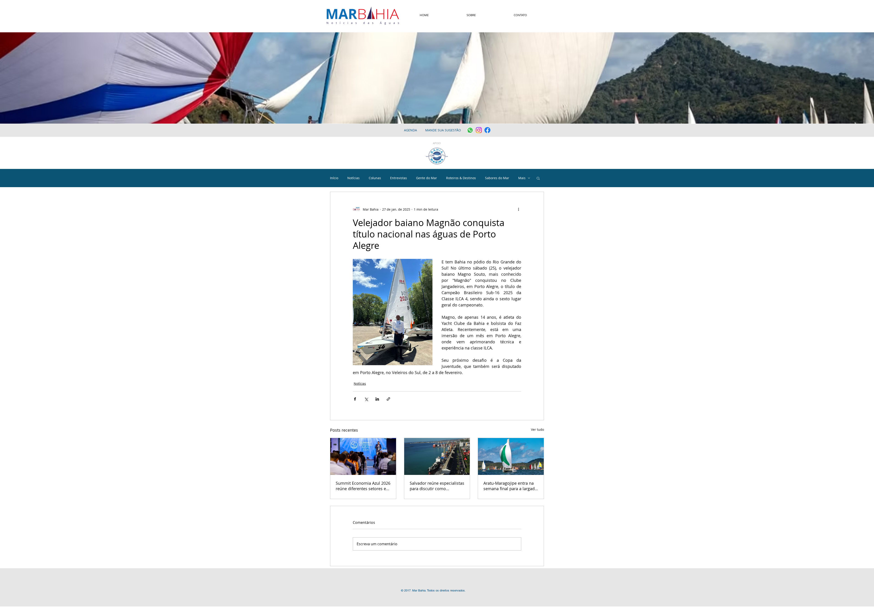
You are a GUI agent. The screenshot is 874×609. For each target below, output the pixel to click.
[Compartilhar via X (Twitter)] (366, 399)
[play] (864, 119)
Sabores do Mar (497, 178)
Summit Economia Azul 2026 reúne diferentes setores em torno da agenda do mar (363, 485)
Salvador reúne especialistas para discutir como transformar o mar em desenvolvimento (437, 485)
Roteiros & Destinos (461, 178)
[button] (538, 178)
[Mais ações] (518, 209)
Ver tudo (537, 429)
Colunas (375, 178)
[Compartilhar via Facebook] (355, 399)
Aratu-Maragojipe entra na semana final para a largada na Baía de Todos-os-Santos (510, 485)
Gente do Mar (426, 178)
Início (334, 178)
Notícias (353, 178)
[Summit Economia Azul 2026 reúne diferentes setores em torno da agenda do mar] (363, 456)
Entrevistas (398, 178)
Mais (522, 178)
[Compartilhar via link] (388, 399)
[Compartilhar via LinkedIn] (377, 399)
